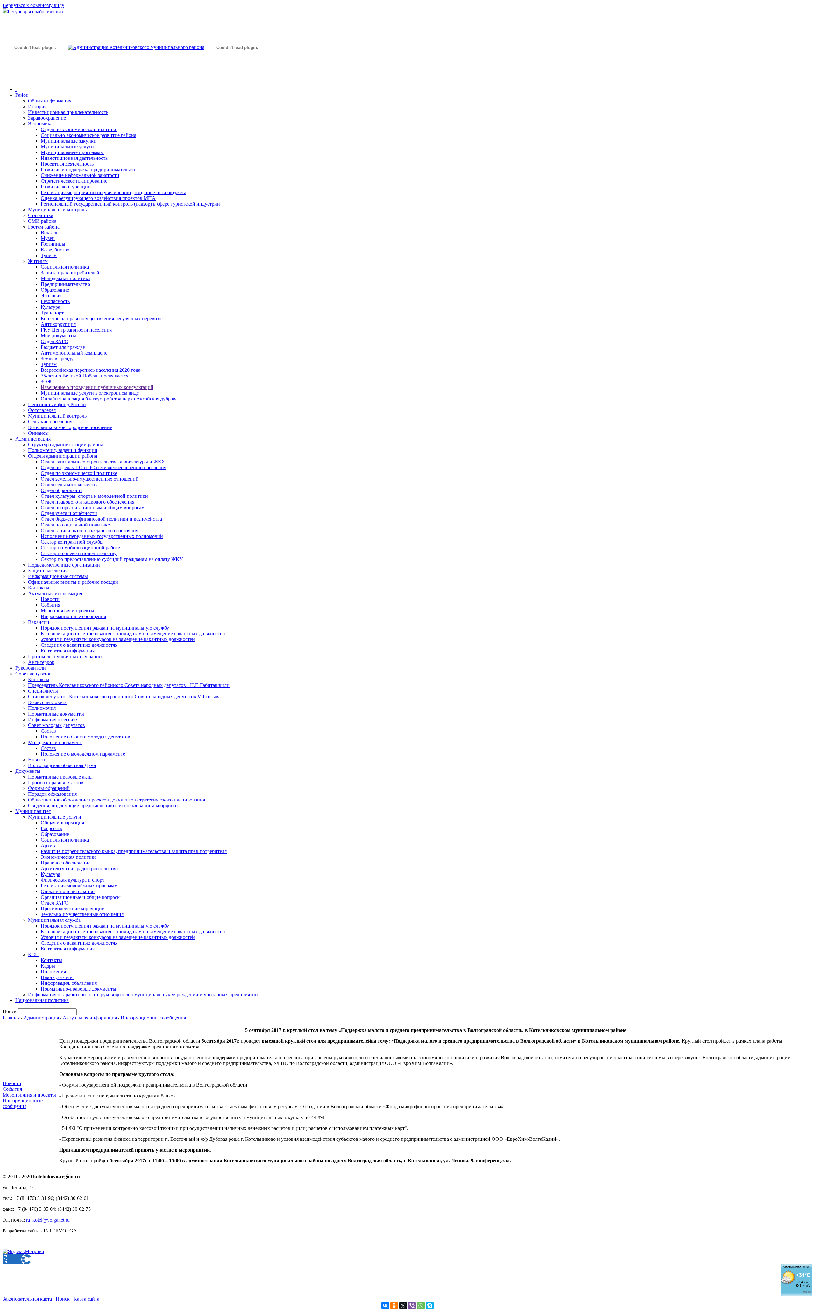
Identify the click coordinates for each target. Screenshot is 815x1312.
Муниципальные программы (72, 152)
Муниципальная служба (54, 920)
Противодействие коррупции (73, 908)
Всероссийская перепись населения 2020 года (90, 370)
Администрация (33, 438)
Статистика (40, 215)
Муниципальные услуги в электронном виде (90, 393)
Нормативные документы (56, 713)
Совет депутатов (33, 673)
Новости (50, 599)
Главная (11, 1017)
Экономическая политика (68, 857)
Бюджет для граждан (63, 347)
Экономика (40, 123)
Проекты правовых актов (55, 782)
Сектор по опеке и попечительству (79, 553)
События (50, 605)
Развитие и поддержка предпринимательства (90, 169)
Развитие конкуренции (66, 186)
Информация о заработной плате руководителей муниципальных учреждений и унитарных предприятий (143, 994)
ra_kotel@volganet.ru (48, 1220)
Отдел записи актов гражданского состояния (89, 530)
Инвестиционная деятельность (74, 158)
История (37, 106)
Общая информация (49, 100)
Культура (50, 307)
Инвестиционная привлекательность (68, 112)
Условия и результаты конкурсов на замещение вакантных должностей (118, 639)
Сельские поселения (50, 421)
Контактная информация (68, 650)
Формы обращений (49, 788)
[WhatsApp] (421, 1305)
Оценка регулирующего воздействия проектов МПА (98, 198)
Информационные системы (58, 576)
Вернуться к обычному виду (33, 5)
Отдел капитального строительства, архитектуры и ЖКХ (103, 461)
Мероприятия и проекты (67, 610)
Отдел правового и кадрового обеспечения (87, 501)
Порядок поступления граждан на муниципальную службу (105, 628)
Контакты (38, 587)
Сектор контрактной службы (72, 542)
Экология (51, 295)
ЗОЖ (46, 381)
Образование (55, 290)
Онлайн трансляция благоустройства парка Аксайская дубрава (109, 398)
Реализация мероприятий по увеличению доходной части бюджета (113, 192)
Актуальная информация (55, 593)
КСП (33, 954)
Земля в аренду (57, 358)
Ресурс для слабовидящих (36, 11)
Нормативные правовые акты (60, 776)
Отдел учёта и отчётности (69, 513)
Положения (53, 971)
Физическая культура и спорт (72, 880)
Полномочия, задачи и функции (62, 450)
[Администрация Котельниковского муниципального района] (35, 77)
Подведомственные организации (64, 565)
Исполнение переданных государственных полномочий (102, 536)
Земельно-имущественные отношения (82, 914)
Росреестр (51, 828)
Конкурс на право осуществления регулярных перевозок (102, 318)
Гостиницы (53, 244)
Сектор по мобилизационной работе (80, 547)
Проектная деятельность (67, 163)
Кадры (48, 966)
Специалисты (43, 691)
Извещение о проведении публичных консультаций (97, 387)
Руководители (30, 668)
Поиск (63, 1298)
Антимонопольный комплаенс (74, 353)
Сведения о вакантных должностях (79, 645)
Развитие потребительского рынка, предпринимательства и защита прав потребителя (134, 851)
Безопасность (55, 301)
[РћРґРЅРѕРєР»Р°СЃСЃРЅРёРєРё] (394, 1305)
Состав (48, 731)
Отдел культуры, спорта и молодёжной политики (94, 496)
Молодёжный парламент (55, 742)
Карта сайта (86, 1298)
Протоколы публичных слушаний (65, 656)
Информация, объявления (69, 983)
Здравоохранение (47, 118)
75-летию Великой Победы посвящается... (86, 375)
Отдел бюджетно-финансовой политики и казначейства (101, 519)
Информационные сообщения (73, 616)
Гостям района (44, 226)
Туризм (49, 255)
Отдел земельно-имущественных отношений (89, 479)
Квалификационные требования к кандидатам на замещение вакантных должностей (133, 633)
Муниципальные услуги (67, 146)
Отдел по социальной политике (75, 524)
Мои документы (58, 335)
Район (22, 95)
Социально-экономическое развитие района (88, 135)
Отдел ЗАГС (54, 341)
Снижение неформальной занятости (80, 175)
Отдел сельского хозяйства (70, 484)
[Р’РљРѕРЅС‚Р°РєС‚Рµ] (385, 1305)
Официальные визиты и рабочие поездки (73, 582)
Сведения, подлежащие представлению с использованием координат (103, 805)
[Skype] (430, 1305)
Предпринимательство (65, 284)
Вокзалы (50, 232)
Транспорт (52, 312)
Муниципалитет (33, 811)
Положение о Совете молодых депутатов (85, 736)
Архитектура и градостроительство (79, 868)
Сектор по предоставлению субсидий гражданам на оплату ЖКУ (112, 559)
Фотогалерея (42, 410)
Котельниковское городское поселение (70, 427)
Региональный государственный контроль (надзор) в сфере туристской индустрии (130, 204)
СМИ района (42, 221)
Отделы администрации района (62, 456)
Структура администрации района (65, 444)
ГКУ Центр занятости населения (76, 330)
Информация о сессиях (53, 719)
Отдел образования (61, 490)
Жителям (38, 261)
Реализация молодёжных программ (79, 885)
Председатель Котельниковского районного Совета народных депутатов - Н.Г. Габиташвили (129, 685)
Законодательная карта (27, 1298)
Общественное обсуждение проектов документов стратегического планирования (116, 799)
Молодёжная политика (65, 278)
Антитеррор (41, 662)
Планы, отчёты (57, 977)
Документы (27, 771)
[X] (403, 1305)
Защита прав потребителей (70, 272)
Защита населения (47, 570)
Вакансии (38, 622)
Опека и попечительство (68, 891)
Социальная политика (65, 267)
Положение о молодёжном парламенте (83, 754)
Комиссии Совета (47, 702)
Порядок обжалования (52, 794)
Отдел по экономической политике (79, 129)
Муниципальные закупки (68, 141)
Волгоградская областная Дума (62, 765)
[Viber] (412, 1305)
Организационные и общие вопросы (81, 897)
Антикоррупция (58, 324)
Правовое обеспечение (65, 862)
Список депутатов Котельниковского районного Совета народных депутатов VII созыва (124, 696)
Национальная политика (42, 1000)
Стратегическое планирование (74, 181)
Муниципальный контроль (57, 209)
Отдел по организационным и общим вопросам (93, 507)
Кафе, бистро (55, 249)
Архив (48, 845)
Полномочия (42, 708)
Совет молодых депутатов (56, 725)
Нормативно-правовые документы (78, 988)
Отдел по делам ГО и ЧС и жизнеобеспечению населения (103, 467)
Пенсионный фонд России (57, 404)
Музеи (48, 238)
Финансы (38, 433)
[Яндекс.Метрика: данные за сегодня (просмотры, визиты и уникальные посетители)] (23, 1251)
